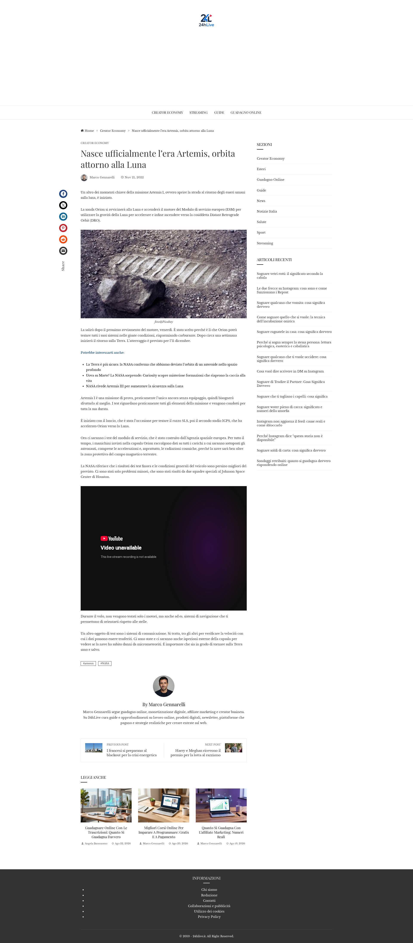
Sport (261, 232)
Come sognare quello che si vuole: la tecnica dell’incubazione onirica (291, 319)
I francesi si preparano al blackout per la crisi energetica (132, 750)
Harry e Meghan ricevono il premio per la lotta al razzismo (196, 750)
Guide (261, 190)
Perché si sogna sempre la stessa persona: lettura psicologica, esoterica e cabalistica (294, 344)
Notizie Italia (267, 211)
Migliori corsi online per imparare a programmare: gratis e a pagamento (164, 832)
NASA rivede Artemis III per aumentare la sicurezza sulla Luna (134, 386)
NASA (105, 663)
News (261, 201)
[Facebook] (63, 194)
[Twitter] (63, 205)
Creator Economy (95, 143)
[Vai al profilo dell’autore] (163, 686)
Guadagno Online (270, 180)
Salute (261, 222)
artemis (89, 663)
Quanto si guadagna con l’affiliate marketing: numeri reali (221, 832)
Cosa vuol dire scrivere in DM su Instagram (290, 371)
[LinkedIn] (63, 217)
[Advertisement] (206, 64)
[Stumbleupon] (63, 239)
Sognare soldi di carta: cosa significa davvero (291, 450)
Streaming (265, 243)
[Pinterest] (63, 228)
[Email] (63, 251)
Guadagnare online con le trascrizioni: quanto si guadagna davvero (106, 832)
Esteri (261, 169)
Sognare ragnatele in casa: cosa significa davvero (294, 332)
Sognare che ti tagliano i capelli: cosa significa (292, 396)
